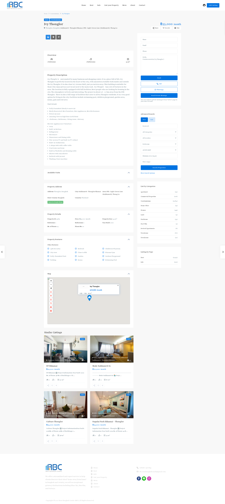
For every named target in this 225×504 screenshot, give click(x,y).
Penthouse (144, 219)
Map (49, 274)
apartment (144, 192)
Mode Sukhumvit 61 (101, 366)
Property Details (54, 214)
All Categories (147, 132)
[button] (90, 298)
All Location (146, 138)
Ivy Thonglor (95, 286)
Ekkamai (51, 360)
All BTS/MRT (147, 150)
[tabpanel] (159, 149)
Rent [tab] (144, 120)
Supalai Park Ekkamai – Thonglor (108, 421)
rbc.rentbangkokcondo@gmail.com (152, 472)
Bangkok (61, 198)
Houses (143, 210)
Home (84, 5)
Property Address (54, 187)
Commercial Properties (148, 196)
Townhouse (144, 238)
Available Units (53, 173)
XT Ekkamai (51, 366)
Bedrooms (146, 144)
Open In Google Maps (55, 202)
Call (160, 84)
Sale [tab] (151, 120)
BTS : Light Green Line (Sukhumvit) (96, 28)
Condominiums (54, 14)
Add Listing (213, 5)
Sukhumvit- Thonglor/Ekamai (71, 28)
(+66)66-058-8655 (145, 468)
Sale (99, 5)
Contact (142, 5)
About (132, 5)
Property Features (54, 239)
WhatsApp (160, 90)
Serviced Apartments (148, 228)
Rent (91, 5)
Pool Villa (144, 224)
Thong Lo (114, 28)
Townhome (144, 233)
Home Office (145, 206)
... (74, 375)
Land (142, 215)
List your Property (111, 5)
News (124, 5)
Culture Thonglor (54, 421)
